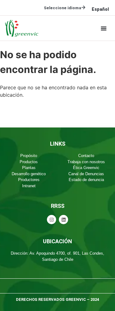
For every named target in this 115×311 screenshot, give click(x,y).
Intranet (29, 186)
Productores (29, 179)
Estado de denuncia (86, 179)
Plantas (29, 167)
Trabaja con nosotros (86, 162)
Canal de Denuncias (86, 174)
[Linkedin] (63, 219)
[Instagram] (51, 219)
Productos (29, 162)
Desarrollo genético (29, 174)
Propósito (28, 155)
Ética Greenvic (86, 167)
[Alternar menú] (104, 28)
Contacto (86, 155)
